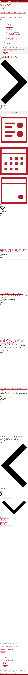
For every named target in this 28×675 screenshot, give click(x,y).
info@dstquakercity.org (7, 649)
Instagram (3, 652)
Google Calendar (4, 518)
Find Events (14, 112)
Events (2, 59)
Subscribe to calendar (7, 498)
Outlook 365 (3, 520)
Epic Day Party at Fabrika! (12, 436)
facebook (3, 651)
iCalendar (2, 519)
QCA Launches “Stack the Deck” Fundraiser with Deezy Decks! (13, 295)
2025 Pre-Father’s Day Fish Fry (13, 250)
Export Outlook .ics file (6, 525)
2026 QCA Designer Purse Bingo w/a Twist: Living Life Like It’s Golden (12, 341)
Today (1, 490)
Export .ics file (3, 523)
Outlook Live (3, 522)
